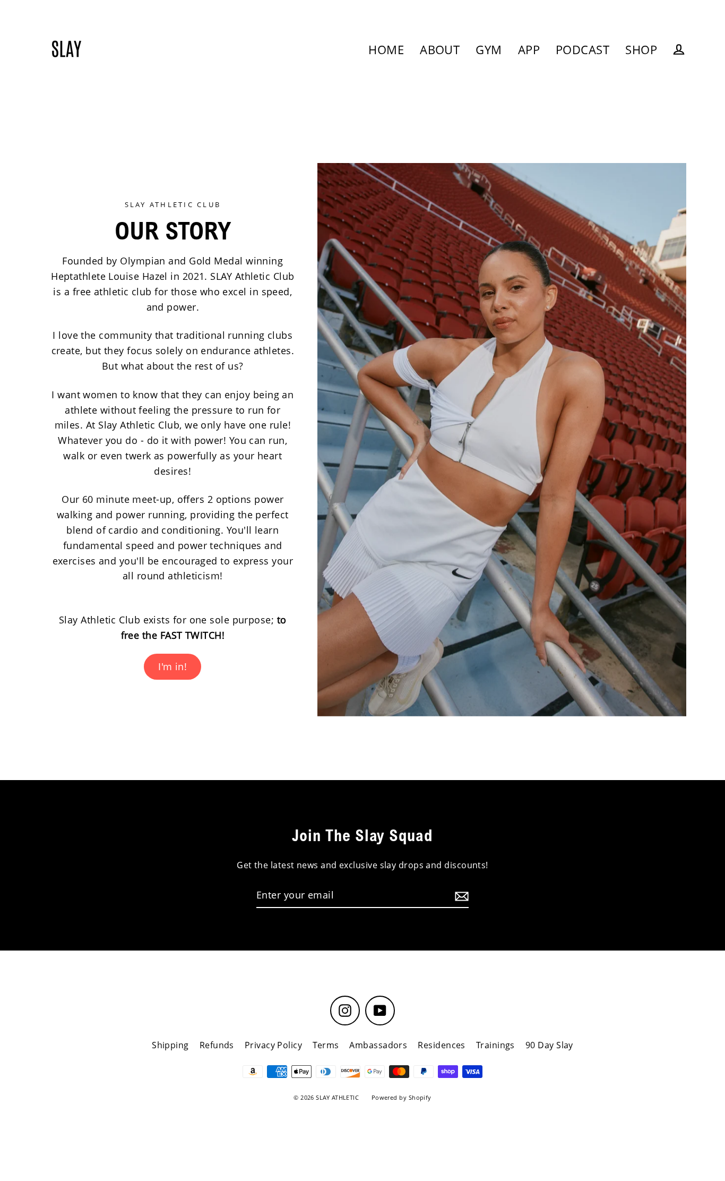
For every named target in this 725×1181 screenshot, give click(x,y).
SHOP (641, 49)
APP (529, 49)
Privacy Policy (273, 1045)
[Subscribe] (460, 895)
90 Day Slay (549, 1045)
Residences (441, 1045)
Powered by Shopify (401, 1097)
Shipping (170, 1045)
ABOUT (440, 49)
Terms (326, 1045)
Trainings (495, 1045)
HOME (386, 49)
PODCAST (582, 49)
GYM (489, 49)
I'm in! (172, 666)
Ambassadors (378, 1045)
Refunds (217, 1045)
